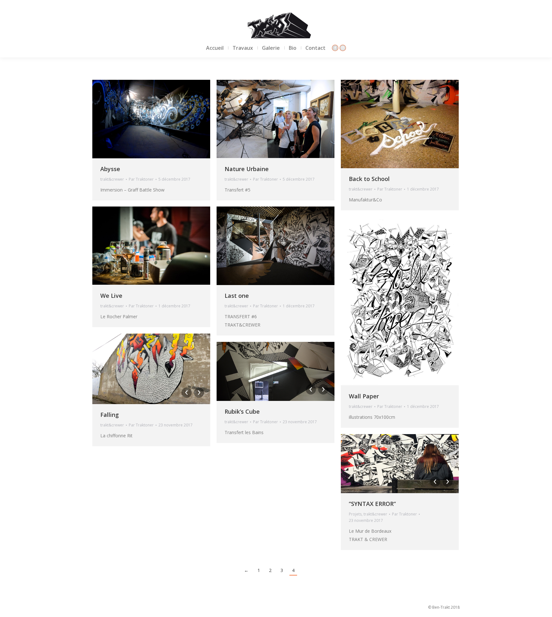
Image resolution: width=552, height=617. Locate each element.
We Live (111, 295)
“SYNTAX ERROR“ (372, 504)
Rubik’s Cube (242, 411)
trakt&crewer (112, 179)
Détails (160, 119)
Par (141, 179)
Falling (109, 414)
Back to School (369, 179)
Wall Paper (364, 396)
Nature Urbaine (247, 169)
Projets (355, 514)
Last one (237, 295)
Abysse (110, 169)
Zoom (143, 119)
